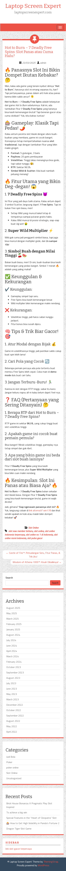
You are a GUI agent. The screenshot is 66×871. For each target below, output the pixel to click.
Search (9, 577)
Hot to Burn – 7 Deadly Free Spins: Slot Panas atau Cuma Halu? (29, 52)
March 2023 (12, 699)
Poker (9, 762)
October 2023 (13, 667)
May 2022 (11, 726)
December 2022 (14, 705)
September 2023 (15, 672)
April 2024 (11, 651)
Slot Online (33, 527)
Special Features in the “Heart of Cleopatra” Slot (31, 818)
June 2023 (11, 688)
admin (43, 63)
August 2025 (13, 608)
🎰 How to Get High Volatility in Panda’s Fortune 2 (32, 823)
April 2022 (11, 732)
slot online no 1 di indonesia (39, 534)
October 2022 (13, 710)
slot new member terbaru (20, 531)
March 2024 (12, 656)
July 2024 (11, 640)
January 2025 (13, 629)
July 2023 (11, 683)
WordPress (43, 865)
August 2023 (13, 678)
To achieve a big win (16, 812)
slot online (39, 531)
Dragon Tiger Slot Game (18, 828)
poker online (12, 767)
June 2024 (11, 645)
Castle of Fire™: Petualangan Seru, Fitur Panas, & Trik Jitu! (33, 554)
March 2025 (12, 618)
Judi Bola (10, 757)
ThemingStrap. (51, 861)
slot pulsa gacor (34, 538)
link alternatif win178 (40, 510)
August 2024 (13, 635)
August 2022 (13, 721)
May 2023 (11, 694)
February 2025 (13, 624)
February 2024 (13, 662)
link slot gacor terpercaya (19, 849)
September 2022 (15, 715)
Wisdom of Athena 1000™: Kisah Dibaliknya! (37, 562)
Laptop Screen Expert (33, 6)
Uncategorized (13, 778)
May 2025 (11, 613)
